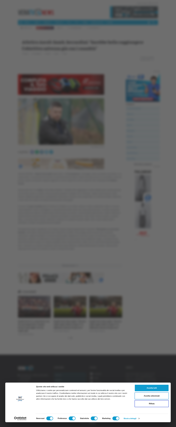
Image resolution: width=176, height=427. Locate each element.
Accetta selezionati (152, 396)
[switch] (72, 418)
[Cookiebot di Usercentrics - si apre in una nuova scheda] (20, 418)
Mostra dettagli (130, 418)
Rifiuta (151, 404)
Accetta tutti (152, 388)
